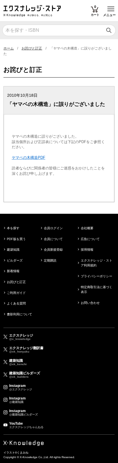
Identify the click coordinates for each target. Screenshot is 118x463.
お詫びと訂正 (31, 48)
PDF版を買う (16, 239)
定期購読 (50, 260)
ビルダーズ (15, 260)
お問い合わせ (90, 302)
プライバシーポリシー (96, 276)
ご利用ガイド (16, 292)
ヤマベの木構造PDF (28, 157)
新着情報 (13, 271)
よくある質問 (16, 303)
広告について (90, 239)
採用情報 (87, 249)
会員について (53, 239)
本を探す (13, 228)
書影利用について (19, 314)
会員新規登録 (53, 249)
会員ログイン (53, 228)
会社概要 (87, 228)
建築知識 (13, 249)
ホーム (8, 48)
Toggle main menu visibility (111, 8)
